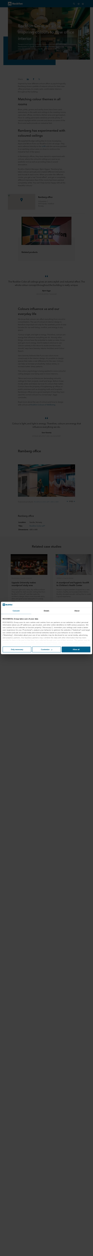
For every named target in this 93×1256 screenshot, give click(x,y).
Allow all (76, 650)
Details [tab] (46, 611)
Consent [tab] (16, 611)
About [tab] (76, 611)
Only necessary (17, 650)
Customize (45, 650)
